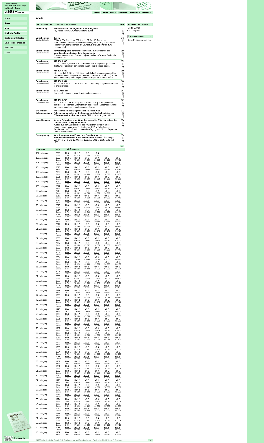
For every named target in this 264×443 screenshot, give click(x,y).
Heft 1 (68, 153)
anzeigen (145, 24)
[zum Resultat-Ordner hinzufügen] (123, 31)
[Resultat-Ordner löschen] (151, 36)
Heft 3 (86, 153)
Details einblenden (42, 40)
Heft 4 (96, 153)
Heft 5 (106, 158)
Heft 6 (117, 158)
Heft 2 (77, 153)
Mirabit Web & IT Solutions (112, 440)
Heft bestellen (70, 24)
